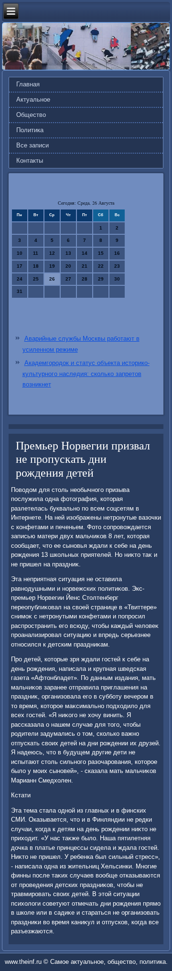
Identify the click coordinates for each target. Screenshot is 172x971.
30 (117, 279)
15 (101, 253)
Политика (29, 130)
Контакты (29, 160)
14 (84, 253)
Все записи (32, 145)
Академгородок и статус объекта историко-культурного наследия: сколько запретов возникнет (86, 373)
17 (19, 266)
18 (36, 266)
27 (68, 279)
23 (117, 266)
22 (101, 266)
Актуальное (33, 99)
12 (52, 253)
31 (19, 291)
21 (84, 266)
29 (101, 279)
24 (19, 279)
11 (35, 253)
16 (117, 253)
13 (68, 253)
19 (52, 266)
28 (84, 279)
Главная (28, 84)
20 (68, 266)
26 (52, 279)
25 (36, 279)
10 (19, 253)
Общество (31, 114)
